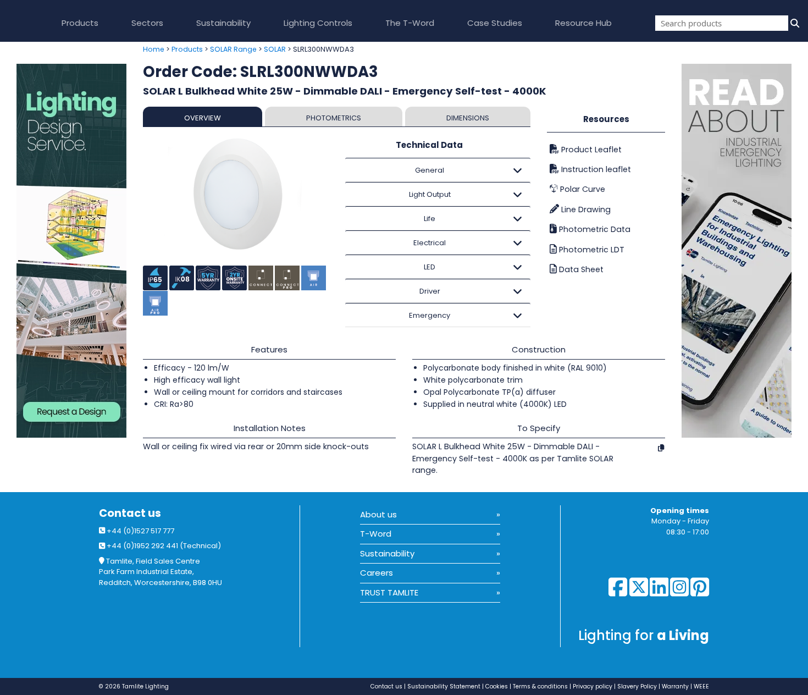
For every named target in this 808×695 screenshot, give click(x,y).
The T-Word (409, 23)
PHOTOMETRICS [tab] (333, 118)
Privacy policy (592, 686)
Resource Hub (583, 23)
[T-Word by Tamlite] (745, 251)
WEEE (701, 686)
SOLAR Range (233, 49)
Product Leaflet (590, 149)
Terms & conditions (540, 686)
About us (378, 514)
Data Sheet (580, 269)
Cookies (496, 686)
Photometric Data (593, 229)
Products (80, 23)
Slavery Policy (637, 686)
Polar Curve (581, 189)
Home (153, 49)
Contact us (130, 513)
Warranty (675, 686)
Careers (376, 572)
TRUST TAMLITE (389, 592)
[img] (793, 23)
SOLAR (275, 49)
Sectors (147, 23)
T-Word (375, 533)
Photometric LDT (590, 249)
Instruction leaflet (595, 169)
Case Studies (494, 23)
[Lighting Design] (67, 251)
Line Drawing (585, 209)
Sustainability (223, 23)
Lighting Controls (318, 23)
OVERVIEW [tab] (202, 118)
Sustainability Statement (443, 686)
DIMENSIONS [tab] (467, 118)
